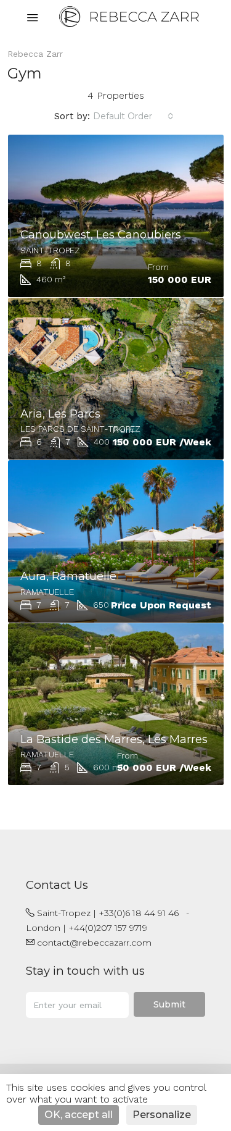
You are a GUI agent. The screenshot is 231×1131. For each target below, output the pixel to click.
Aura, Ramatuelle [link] (68, 576)
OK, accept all (78, 1114)
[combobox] (133, 116)
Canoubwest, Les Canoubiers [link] (100, 235)
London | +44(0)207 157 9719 (86, 927)
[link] (116, 216)
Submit (169, 1004)
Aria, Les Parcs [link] (60, 414)
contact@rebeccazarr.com (94, 942)
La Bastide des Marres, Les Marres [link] (114, 739)
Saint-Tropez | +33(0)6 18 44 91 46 (108, 913)
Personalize (161, 1114)
